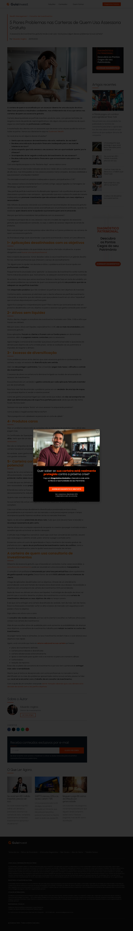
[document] (66, 465)
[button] (97, 432)
